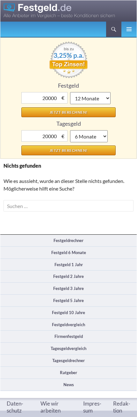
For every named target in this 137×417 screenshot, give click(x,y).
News (68, 384)
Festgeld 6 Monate (68, 252)
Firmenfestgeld (68, 336)
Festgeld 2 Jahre (68, 276)
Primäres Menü (129, 29)
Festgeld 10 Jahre (68, 312)
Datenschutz (15, 407)
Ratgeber (68, 372)
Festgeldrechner (68, 240)
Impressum (92, 407)
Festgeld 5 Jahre (68, 300)
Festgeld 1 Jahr (68, 264)
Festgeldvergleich (68, 324)
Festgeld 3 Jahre (68, 288)
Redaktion (121, 407)
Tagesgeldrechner (68, 360)
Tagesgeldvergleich (68, 348)
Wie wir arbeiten (50, 407)
